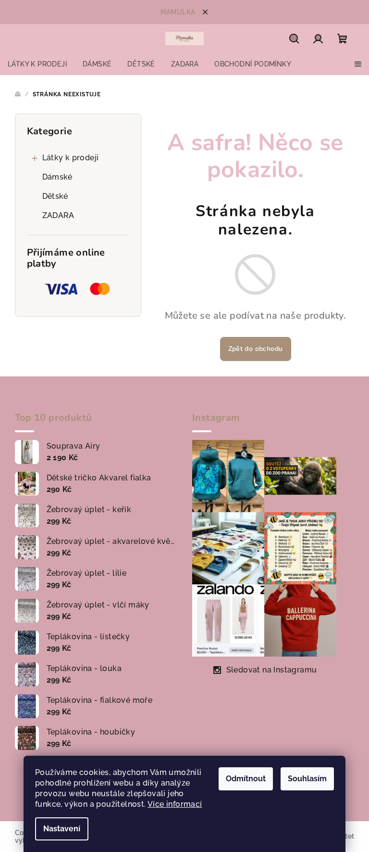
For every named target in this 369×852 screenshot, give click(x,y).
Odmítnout (246, 778)
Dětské (55, 196)
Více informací (175, 804)
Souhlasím (307, 778)
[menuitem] (37, 64)
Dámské (57, 176)
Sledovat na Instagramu (271, 669)
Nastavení (61, 828)
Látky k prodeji (70, 157)
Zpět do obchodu (255, 348)
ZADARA (58, 215)
